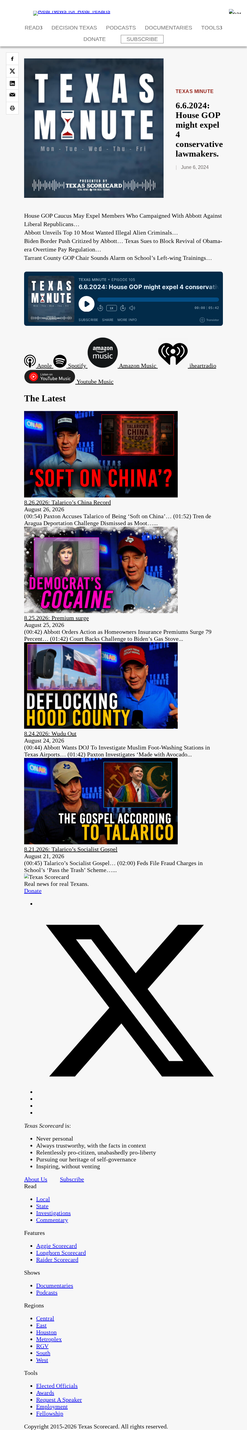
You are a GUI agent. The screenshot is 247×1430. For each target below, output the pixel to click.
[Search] (235, 11)
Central (45, 1318)
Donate (94, 39)
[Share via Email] (12, 96)
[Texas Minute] (94, 195)
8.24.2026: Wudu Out (50, 733)
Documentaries (168, 28)
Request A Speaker (59, 1399)
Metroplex (49, 1339)
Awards (45, 1392)
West (42, 1360)
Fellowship (49, 1413)
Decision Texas (74, 28)
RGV (42, 1346)
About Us (35, 1179)
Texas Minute (195, 91)
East (41, 1325)
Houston (46, 1332)
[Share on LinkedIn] (12, 83)
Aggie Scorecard (56, 1245)
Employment (52, 1406)
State (42, 1206)
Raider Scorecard (57, 1259)
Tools (210, 28)
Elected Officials (57, 1385)
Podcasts (121, 28)
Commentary (52, 1220)
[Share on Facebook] (12, 59)
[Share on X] (12, 71)
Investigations (53, 1213)
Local (43, 1199)
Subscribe (142, 39)
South (43, 1353)
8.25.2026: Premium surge (56, 618)
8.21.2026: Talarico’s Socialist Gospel (70, 849)
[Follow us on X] (129, 1092)
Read (32, 28)
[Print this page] (12, 108)
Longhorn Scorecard (61, 1252)
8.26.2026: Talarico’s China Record (67, 502)
